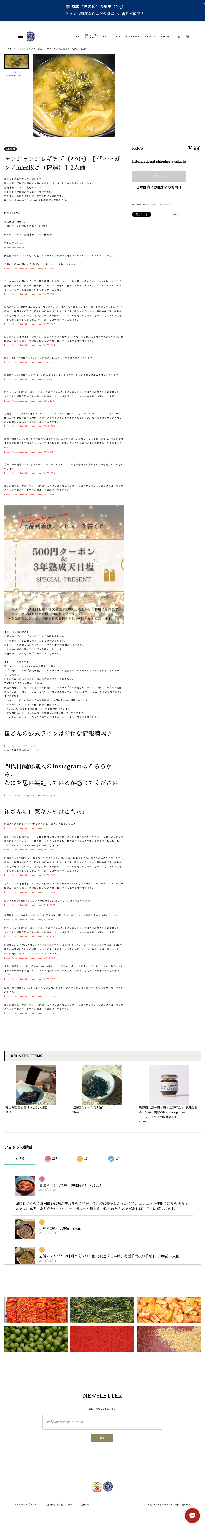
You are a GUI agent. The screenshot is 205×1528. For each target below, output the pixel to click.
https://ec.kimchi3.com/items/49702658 (29, 473)
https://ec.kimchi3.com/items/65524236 (29, 401)
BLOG (117, 36)
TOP (77, 36)
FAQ (105, 36)
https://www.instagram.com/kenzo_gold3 (30, 795)
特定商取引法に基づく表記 (58, 1505)
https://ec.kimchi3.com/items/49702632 (29, 269)
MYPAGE (150, 36)
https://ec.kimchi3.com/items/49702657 (29, 452)
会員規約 (85, 1505)
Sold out (159, 176)
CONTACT (166, 36)
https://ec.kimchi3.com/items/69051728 (29, 426)
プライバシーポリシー (25, 1505)
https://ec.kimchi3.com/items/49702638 (29, 294)
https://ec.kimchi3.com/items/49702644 (29, 345)
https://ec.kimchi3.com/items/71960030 (29, 379)
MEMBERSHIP (132, 36)
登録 (102, 1438)
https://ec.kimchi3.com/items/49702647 (29, 324)
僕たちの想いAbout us (91, 36)
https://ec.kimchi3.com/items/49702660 (29, 495)
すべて (20, 1158)
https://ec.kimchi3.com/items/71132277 (30, 362)
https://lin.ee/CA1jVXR (20, 746)
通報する (176, 215)
